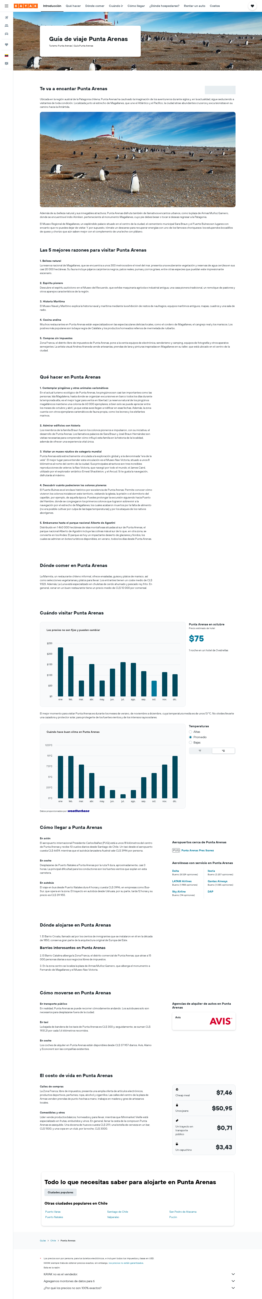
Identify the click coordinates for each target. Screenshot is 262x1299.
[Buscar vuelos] (7, 17)
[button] (6, 6)
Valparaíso (113, 1217)
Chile (53, 1240)
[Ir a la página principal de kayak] (26, 6)
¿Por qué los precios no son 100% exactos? (72, 1288)
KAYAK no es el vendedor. (61, 1274)
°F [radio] (200, 751)
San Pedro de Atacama (182, 1211)
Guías (43, 1240)
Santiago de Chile (117, 1211)
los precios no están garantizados (126, 1262)
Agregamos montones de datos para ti (69, 1281)
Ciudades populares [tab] (60, 1192)
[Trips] (7, 44)
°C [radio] (223, 751)
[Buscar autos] (7, 34)
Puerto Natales (54, 1217)
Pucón (173, 1217)
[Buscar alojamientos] (7, 25)
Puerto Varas (52, 1211)
